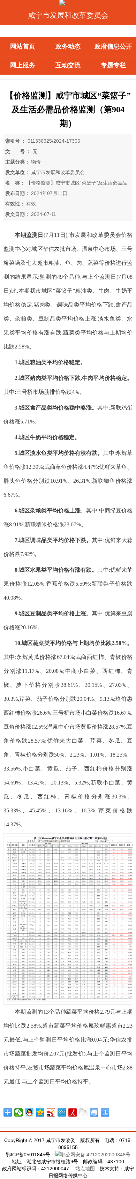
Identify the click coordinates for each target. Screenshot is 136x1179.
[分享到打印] (94, 1112)
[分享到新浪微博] (51, 1112)
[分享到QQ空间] (40, 1112)
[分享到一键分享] (105, 1112)
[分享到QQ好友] (29, 1112)
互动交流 (68, 65)
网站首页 (22, 46)
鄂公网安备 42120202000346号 (95, 1154)
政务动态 (68, 46)
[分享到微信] (18, 1112)
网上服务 (22, 65)
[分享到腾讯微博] (62, 1112)
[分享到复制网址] (83, 1112)
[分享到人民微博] (72, 1112)
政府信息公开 (113, 46)
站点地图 (85, 1168)
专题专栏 (113, 65)
